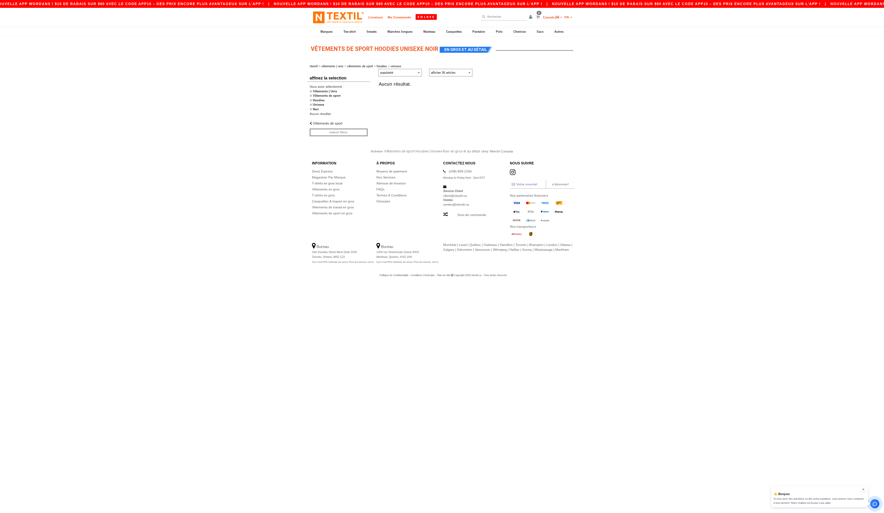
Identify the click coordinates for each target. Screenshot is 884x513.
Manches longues (400, 31)
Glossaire (383, 201)
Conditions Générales (423, 275)
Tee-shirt (349, 31)
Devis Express (322, 171)
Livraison (375, 17)
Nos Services (385, 177)
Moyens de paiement (391, 171)
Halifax (514, 249)
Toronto (520, 245)
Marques (326, 31)
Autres (559, 31)
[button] (531, 17)
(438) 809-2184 (460, 171)
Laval (463, 245)
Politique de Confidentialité (394, 275)
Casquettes (454, 31)
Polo (499, 31)
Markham (562, 249)
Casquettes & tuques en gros (333, 201)
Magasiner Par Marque (329, 177)
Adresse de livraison (391, 183)
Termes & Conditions (391, 195)
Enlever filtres (338, 132)
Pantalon (478, 31)
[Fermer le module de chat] (863, 489)
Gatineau (490, 245)
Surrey (527, 249)
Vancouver (482, 249)
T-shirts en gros (323, 195)
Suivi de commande (471, 215)
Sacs (540, 31)
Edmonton (464, 249)
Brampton (536, 245)
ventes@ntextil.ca (456, 204)
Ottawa (565, 245)
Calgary (448, 249)
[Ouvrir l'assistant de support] (874, 503)
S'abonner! (560, 184)
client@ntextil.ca (455, 196)
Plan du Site (443, 275)
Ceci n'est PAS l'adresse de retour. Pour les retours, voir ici (343, 262)
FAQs (380, 189)
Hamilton (506, 245)
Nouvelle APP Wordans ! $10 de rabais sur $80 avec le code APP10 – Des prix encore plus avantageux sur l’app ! (408, 4)
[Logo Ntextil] (338, 17)
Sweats (371, 31)
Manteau (429, 31)
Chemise (519, 31)
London (551, 245)
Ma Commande (399, 17)
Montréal (449, 245)
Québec (475, 245)
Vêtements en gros (326, 189)
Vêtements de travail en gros (333, 207)
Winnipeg (500, 249)
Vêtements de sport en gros (332, 213)
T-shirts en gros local (327, 183)
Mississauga (543, 249)
